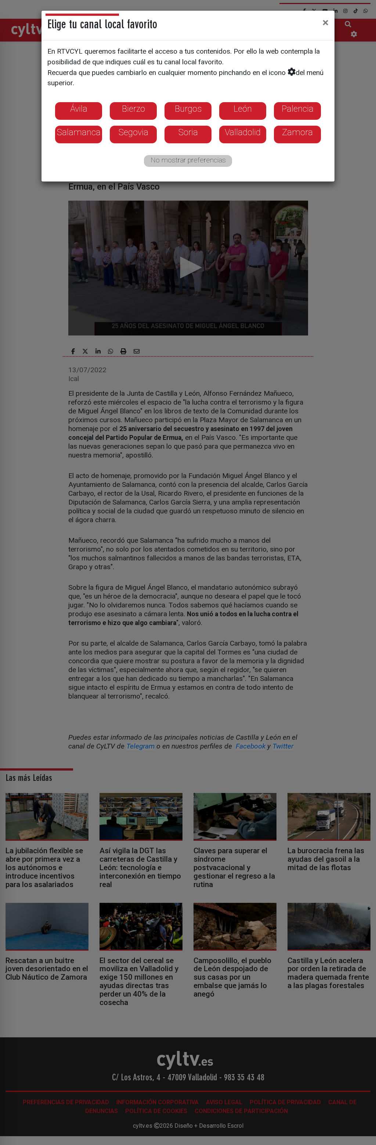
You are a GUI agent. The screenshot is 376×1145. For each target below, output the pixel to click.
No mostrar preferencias (188, 160)
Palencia (298, 109)
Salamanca (79, 132)
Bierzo (133, 109)
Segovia (133, 132)
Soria (188, 132)
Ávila (78, 109)
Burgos (188, 109)
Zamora (297, 132)
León (243, 109)
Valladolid (243, 132)
